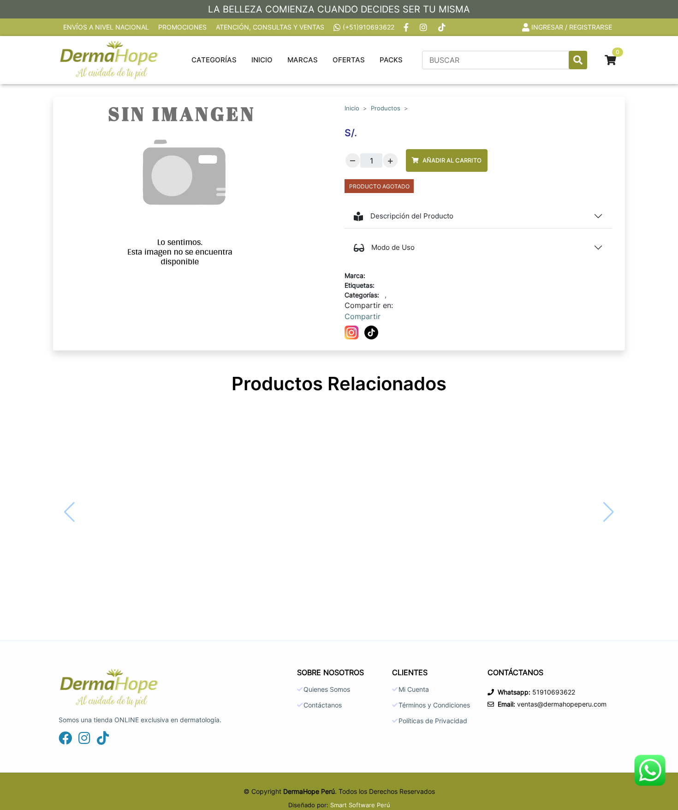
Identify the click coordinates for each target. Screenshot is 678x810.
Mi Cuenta (413, 689)
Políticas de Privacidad (432, 721)
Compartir (363, 316)
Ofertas (349, 59)
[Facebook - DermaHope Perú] (407, 27)
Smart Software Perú (360, 805)
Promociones (182, 27)
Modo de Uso (393, 247)
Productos (385, 108)
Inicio (262, 59)
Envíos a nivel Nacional (106, 27)
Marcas (302, 59)
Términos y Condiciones (434, 705)
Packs (391, 59)
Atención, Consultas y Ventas (270, 27)
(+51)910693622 (368, 27)
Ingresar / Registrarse (571, 27)
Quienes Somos (326, 689)
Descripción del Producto (411, 216)
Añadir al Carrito (452, 160)
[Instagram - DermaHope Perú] (424, 27)
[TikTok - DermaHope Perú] (443, 27)
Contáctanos (322, 705)
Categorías (214, 59)
